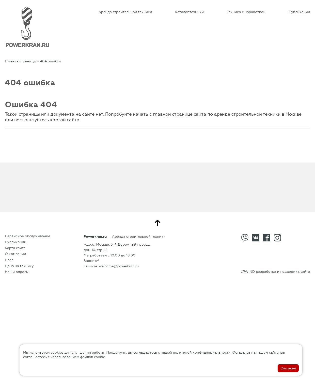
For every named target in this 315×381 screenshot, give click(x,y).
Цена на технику (19, 266)
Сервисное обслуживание (27, 236)
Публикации (299, 12)
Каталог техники (189, 12)
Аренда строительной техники (125, 12)
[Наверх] (157, 223)
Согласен (288, 368)
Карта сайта (15, 248)
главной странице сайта (179, 114)
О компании (15, 254)
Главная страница (20, 61)
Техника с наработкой (246, 12)
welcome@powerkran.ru (119, 266)
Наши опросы (17, 272)
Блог (9, 260)
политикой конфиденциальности (202, 352)
